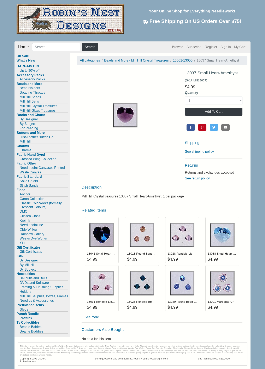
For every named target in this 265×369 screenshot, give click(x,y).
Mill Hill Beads (30, 97)
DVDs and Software (34, 282)
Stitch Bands (29, 185)
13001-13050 (183, 60)
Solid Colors (29, 181)
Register (211, 47)
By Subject (28, 124)
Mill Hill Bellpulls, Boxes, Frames (44, 296)
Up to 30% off (29, 70)
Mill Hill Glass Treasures (37, 110)
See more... (93, 317)
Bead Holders (30, 88)
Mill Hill (25, 141)
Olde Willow (28, 229)
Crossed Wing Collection (38, 159)
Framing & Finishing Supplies (41, 287)
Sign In (225, 47)
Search (90, 47)
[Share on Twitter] (214, 127)
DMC (23, 211)
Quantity (191, 92)
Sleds (24, 309)
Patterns (26, 318)
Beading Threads (32, 92)
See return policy (197, 178)
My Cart (240, 47)
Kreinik (25, 220)
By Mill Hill (27, 265)
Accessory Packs (32, 79)
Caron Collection (32, 199)
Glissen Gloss (30, 216)
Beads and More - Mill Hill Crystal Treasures (136, 60)
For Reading (29, 128)
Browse (177, 47)
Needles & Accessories (37, 300)
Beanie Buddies (31, 331)
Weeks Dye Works (33, 238)
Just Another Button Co (36, 137)
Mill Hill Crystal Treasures (38, 106)
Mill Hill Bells (29, 101)
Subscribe (194, 47)
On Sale (23, 56)
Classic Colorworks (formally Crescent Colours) (41, 205)
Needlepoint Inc (31, 225)
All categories (90, 60)
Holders (25, 291)
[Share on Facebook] (191, 127)
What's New (26, 60)
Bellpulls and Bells (33, 278)
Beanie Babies (30, 327)
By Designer (29, 119)
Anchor (25, 194)
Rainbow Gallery (32, 234)
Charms (25, 150)
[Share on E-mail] (225, 127)
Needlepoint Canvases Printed (42, 167)
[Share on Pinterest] (202, 127)
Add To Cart (213, 111)
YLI (22, 243)
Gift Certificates (31, 251)
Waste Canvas (30, 172)
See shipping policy (199, 151)
